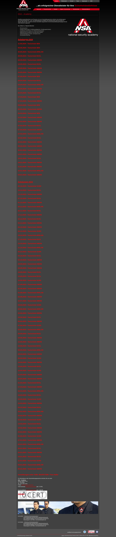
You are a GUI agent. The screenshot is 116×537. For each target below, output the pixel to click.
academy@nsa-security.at (27, 485)
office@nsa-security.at (93, 535)
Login (63, 535)
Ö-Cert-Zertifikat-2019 (31, 490)
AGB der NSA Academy (31, 486)
